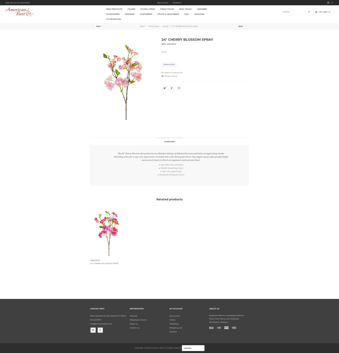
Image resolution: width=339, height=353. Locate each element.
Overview (169, 141)
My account (162, 3)
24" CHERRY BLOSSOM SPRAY (104, 263)
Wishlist (173, 332)
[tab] (169, 141)
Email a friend (171, 76)
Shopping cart (176, 328)
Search (309, 11)
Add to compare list (174, 73)
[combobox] (296, 11)
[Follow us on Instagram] (93, 330)
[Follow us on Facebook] (100, 330)
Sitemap (133, 316)
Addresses (174, 324)
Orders (172, 320)
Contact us (135, 328)
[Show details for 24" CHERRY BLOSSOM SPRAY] (108, 232)
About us (134, 324)
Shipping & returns (138, 320)
